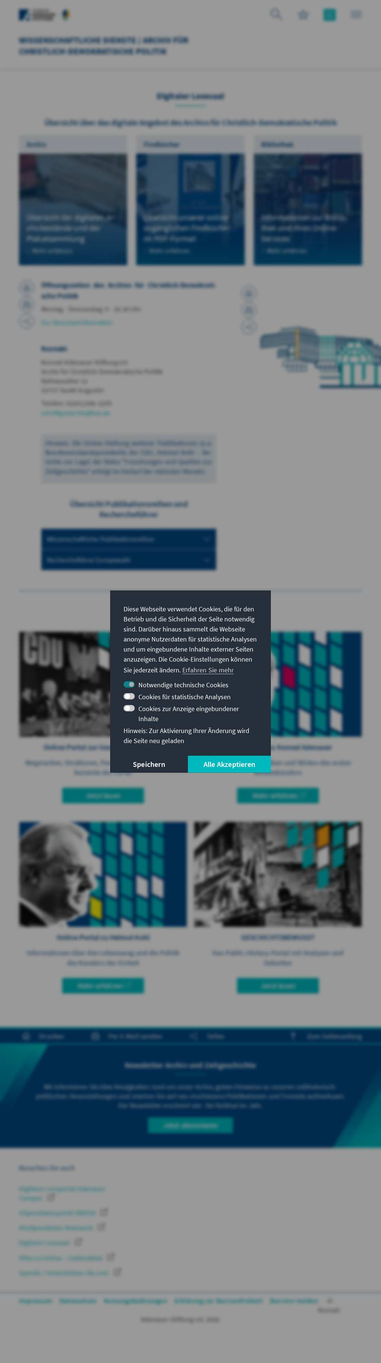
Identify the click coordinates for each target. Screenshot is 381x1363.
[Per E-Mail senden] (26, 304)
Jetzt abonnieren (190, 1125)
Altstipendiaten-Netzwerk (57, 1227)
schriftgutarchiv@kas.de (76, 413)
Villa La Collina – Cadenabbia (61, 1258)
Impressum (35, 1300)
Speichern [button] (149, 764)
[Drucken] (26, 287)
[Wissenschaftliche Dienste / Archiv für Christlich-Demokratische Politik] (66, 14)
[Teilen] (26, 321)
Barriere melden (294, 1300)
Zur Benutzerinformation (77, 322)
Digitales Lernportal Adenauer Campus (62, 1193)
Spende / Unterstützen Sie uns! (65, 1272)
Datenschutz (78, 1300)
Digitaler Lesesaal (45, 1242)
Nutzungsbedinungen (135, 1300)
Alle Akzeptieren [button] (229, 764)
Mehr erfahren (275, 795)
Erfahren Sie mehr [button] (208, 670)
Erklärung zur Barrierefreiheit (219, 1300)
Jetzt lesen (103, 795)
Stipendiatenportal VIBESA (58, 1213)
